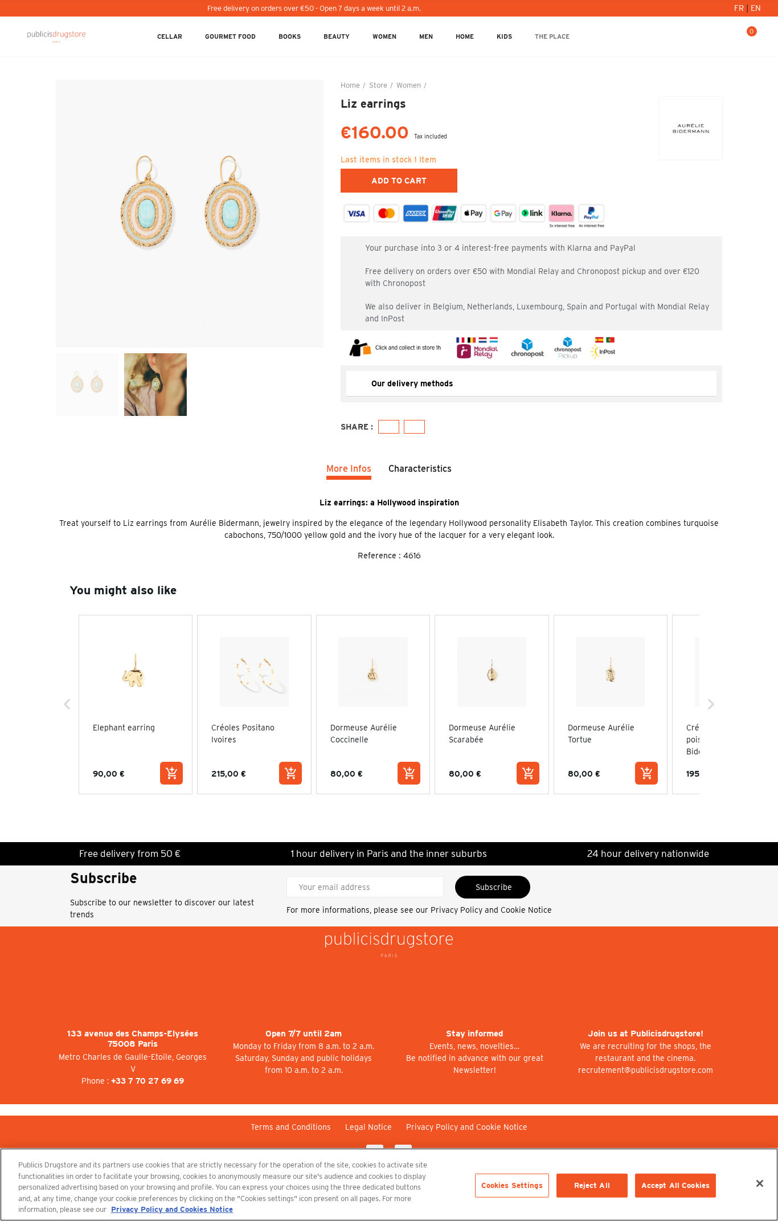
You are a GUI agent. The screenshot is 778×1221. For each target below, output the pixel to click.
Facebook (388, 427)
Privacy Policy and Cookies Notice (172, 1209)
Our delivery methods (412, 383)
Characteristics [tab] (420, 468)
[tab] (531, 384)
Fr (740, 8)
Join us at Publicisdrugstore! (645, 1033)
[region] (389, 1184)
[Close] (759, 1183)
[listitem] (136, 704)
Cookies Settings (512, 1185)
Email (414, 427)
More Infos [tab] (348, 468)
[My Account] (710, 36)
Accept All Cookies (675, 1185)
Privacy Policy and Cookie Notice (491, 909)
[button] (67, 704)
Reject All (592, 1185)
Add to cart (399, 180)
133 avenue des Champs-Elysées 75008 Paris (132, 1039)
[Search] (729, 36)
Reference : (379, 555)
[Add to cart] (171, 773)
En (756, 8)
